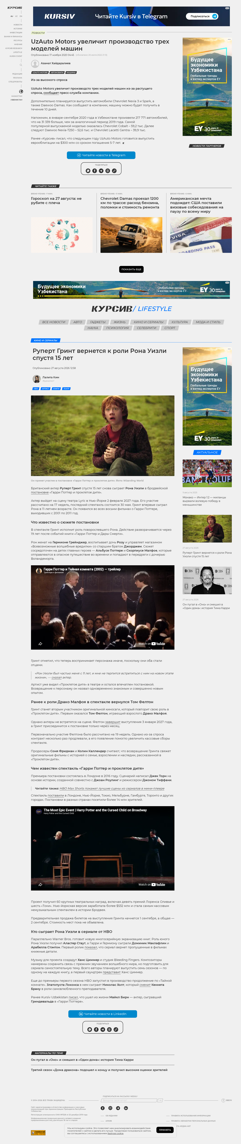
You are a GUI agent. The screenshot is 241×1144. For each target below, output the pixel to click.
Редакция (17, 74)
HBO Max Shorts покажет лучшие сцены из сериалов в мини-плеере (112, 788)
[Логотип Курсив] (14, 8)
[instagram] (110, 1108)
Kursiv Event (16, 56)
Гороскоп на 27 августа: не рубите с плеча (56, 200)
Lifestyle (17, 52)
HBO (36, 389)
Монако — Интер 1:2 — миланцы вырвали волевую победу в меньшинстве (204, 501)
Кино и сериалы (148, 322)
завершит (112, 722)
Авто (77, 322)
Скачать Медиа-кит (181, 1126)
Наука (93, 328)
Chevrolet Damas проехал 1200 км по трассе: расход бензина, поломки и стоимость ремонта (129, 202)
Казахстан (16, 96)
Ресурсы (18, 40)
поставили (56, 795)
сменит (145, 985)
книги (56, 389)
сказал (56, 677)
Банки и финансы (13, 37)
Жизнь (119, 322)
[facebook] (103, 1108)
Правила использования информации (191, 1116)
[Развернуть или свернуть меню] (21, 65)
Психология (117, 328)
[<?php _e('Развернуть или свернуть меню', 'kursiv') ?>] (21, 91)
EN (21, 16)
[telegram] (118, 1108)
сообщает (51, 93)
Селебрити (147, 328)
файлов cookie (115, 1133)
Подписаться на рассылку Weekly (120, 1096)
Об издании (111, 1116)
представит (112, 972)
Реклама (17, 78)
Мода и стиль (208, 322)
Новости (18, 25)
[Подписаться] (160, 1100)
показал (91, 947)
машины (71, 73)
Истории (18, 29)
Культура (179, 322)
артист (45, 389)
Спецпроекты (15, 82)
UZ (16, 16)
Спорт (170, 328)
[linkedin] (126, 1108)
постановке (40, 492)
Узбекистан (16, 100)
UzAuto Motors (40, 73)
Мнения (18, 44)
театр (66, 389)
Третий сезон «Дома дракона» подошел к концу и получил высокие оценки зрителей (99, 1070)
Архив (109, 1121)
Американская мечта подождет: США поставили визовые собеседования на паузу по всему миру (196, 205)
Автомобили (57, 73)
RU (11, 16)
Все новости (54, 322)
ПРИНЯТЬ (165, 1129)
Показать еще (131, 269)
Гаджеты (98, 322)
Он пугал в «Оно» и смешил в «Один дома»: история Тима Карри (82, 1060)
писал (73, 997)
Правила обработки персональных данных (193, 1121)
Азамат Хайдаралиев (55, 63)
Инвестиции (16, 33)
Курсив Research (13, 48)
